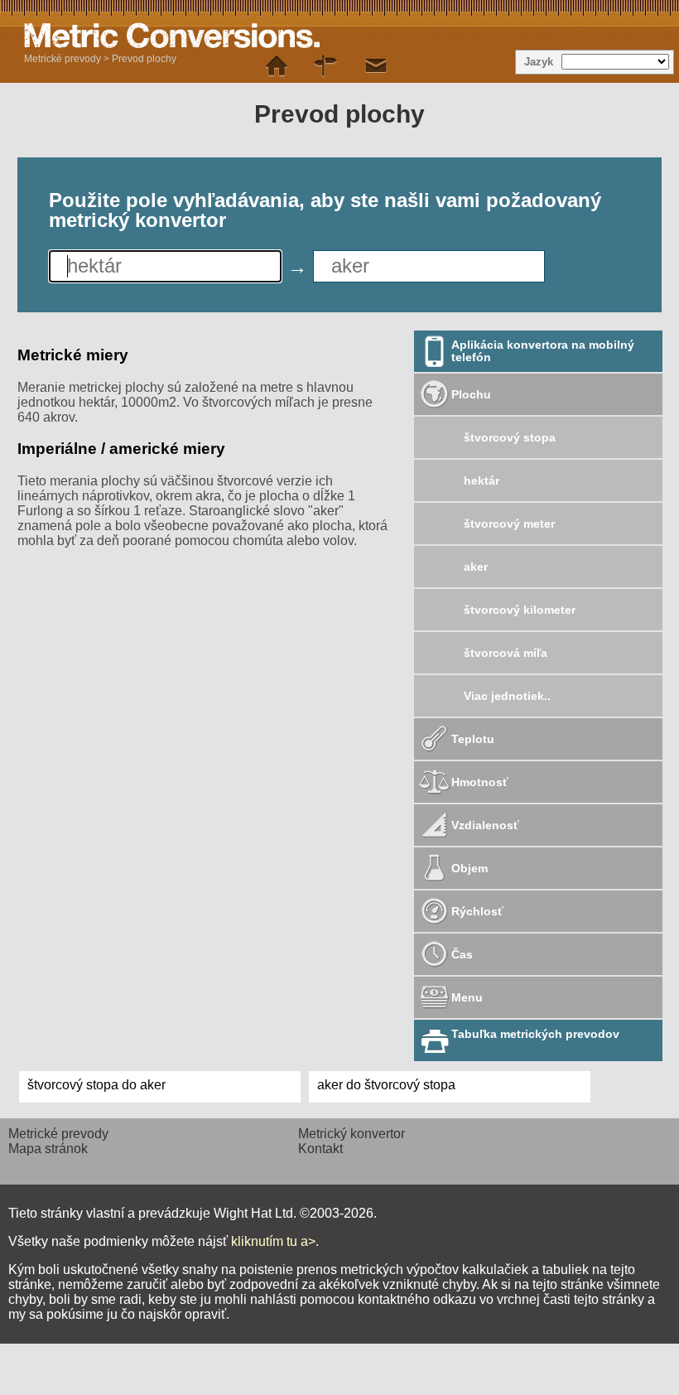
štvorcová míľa (505, 652)
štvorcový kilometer (519, 609)
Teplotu (472, 739)
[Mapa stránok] (326, 66)
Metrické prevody (62, 59)
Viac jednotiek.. (507, 695)
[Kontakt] (375, 66)
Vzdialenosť (485, 825)
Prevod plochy (144, 59)
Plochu (471, 394)
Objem (469, 868)
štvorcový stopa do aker (96, 1085)
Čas (462, 954)
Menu (467, 997)
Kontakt (320, 1149)
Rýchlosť (477, 911)
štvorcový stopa (510, 437)
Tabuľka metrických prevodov (535, 1033)
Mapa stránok (48, 1149)
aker (476, 566)
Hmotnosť (479, 782)
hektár (481, 480)
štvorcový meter (509, 523)
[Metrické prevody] (276, 66)
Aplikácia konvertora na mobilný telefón (542, 351)
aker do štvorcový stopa (386, 1085)
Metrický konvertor (351, 1134)
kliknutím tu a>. (275, 1241)
